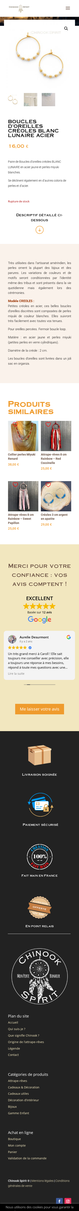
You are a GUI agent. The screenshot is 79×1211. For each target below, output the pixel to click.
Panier (12, 1152)
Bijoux (12, 1107)
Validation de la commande (27, 1158)
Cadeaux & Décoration (23, 1087)
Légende (14, 1048)
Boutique (14, 1139)
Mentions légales (43, 1180)
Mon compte (17, 1145)
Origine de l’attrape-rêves (26, 1042)
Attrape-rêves (17, 1081)
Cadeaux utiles (18, 1094)
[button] (66, 28)
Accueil (13, 1022)
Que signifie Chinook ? (23, 1035)
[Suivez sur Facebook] (59, 1201)
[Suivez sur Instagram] (67, 1201)
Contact (13, 1055)
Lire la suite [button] (16, 674)
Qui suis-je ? (16, 1029)
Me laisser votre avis (39, 709)
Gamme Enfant (18, 1113)
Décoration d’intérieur (23, 1100)
